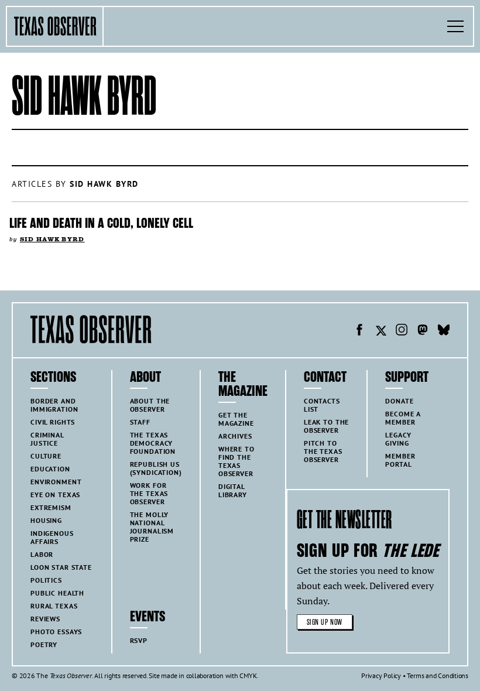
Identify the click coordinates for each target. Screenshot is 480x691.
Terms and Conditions (437, 675)
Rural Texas (53, 605)
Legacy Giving (398, 438)
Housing (46, 520)
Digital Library (232, 490)
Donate (399, 400)
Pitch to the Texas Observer (323, 451)
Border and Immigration (54, 404)
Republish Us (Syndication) (156, 468)
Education (50, 468)
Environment (55, 481)
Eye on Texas (55, 494)
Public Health (57, 593)
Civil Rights (52, 422)
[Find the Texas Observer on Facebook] (359, 331)
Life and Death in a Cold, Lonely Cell (101, 223)
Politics (46, 580)
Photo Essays (56, 631)
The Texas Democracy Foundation (153, 443)
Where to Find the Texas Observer (236, 461)
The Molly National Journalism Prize (152, 526)
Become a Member (403, 417)
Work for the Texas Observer (149, 493)
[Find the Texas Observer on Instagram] (401, 331)
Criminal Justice (47, 438)
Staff (140, 422)
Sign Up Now (324, 622)
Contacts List (322, 404)
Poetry (43, 644)
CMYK (247, 675)
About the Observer (150, 404)
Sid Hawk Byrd (52, 239)
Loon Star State (61, 567)
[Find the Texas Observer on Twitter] (380, 331)
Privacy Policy (381, 675)
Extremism (50, 507)
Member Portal (400, 459)
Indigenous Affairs (52, 537)
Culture (45, 455)
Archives (235, 436)
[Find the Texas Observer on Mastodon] (422, 331)
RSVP (139, 640)
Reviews (45, 618)
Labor (41, 554)
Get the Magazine (236, 419)
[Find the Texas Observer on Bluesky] (444, 331)
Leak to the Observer (326, 426)
